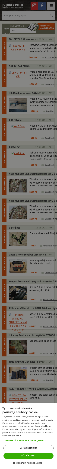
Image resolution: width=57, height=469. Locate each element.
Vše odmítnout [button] (28, 448)
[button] (28, 440)
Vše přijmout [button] (28, 455)
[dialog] (28, 436)
